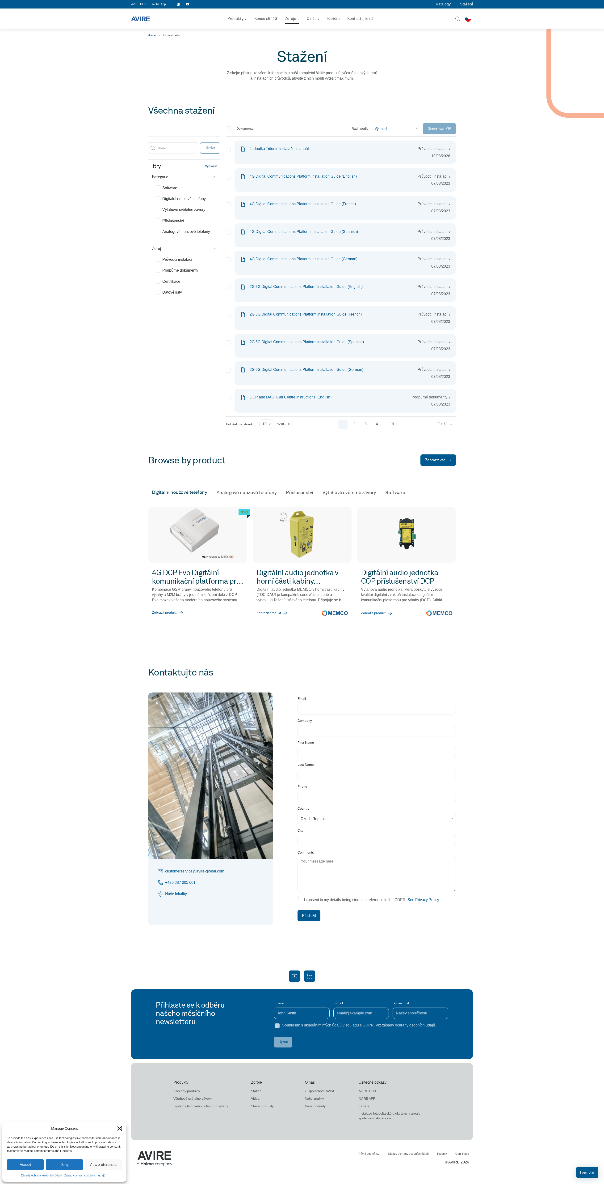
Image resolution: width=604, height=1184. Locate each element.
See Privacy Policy (423, 900)
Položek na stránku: (241, 424)
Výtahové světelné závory (183, 210)
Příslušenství (173, 221)
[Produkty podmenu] (245, 19)
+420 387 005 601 (180, 883)
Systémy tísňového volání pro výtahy (200, 1106)
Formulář (587, 1172)
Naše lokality (176, 894)
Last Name (306, 764)
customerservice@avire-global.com (194, 871)
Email (302, 699)
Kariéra (333, 18)
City (300, 830)
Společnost (401, 1003)
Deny (64, 1165)
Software (169, 188)
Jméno (279, 1003)
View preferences (103, 1165)
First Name (306, 742)
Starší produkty (262, 1106)
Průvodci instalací (177, 259)
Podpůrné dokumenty (180, 270)
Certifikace (171, 281)
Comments (306, 852)
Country (303, 808)
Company (305, 720)
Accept (25, 1165)
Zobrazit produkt (164, 612)
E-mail (338, 1003)
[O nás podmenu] (318, 19)
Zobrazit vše (435, 460)
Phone (302, 786)
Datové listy (172, 292)
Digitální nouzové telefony (184, 199)
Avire (152, 35)
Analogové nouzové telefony (186, 232)
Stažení (466, 4)
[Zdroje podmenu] (298, 19)
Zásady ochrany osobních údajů (41, 1175)
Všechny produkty (186, 1091)
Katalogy (443, 4)
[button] (119, 1128)
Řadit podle (360, 128)
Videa (255, 1098)
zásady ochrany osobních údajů (408, 1025)
